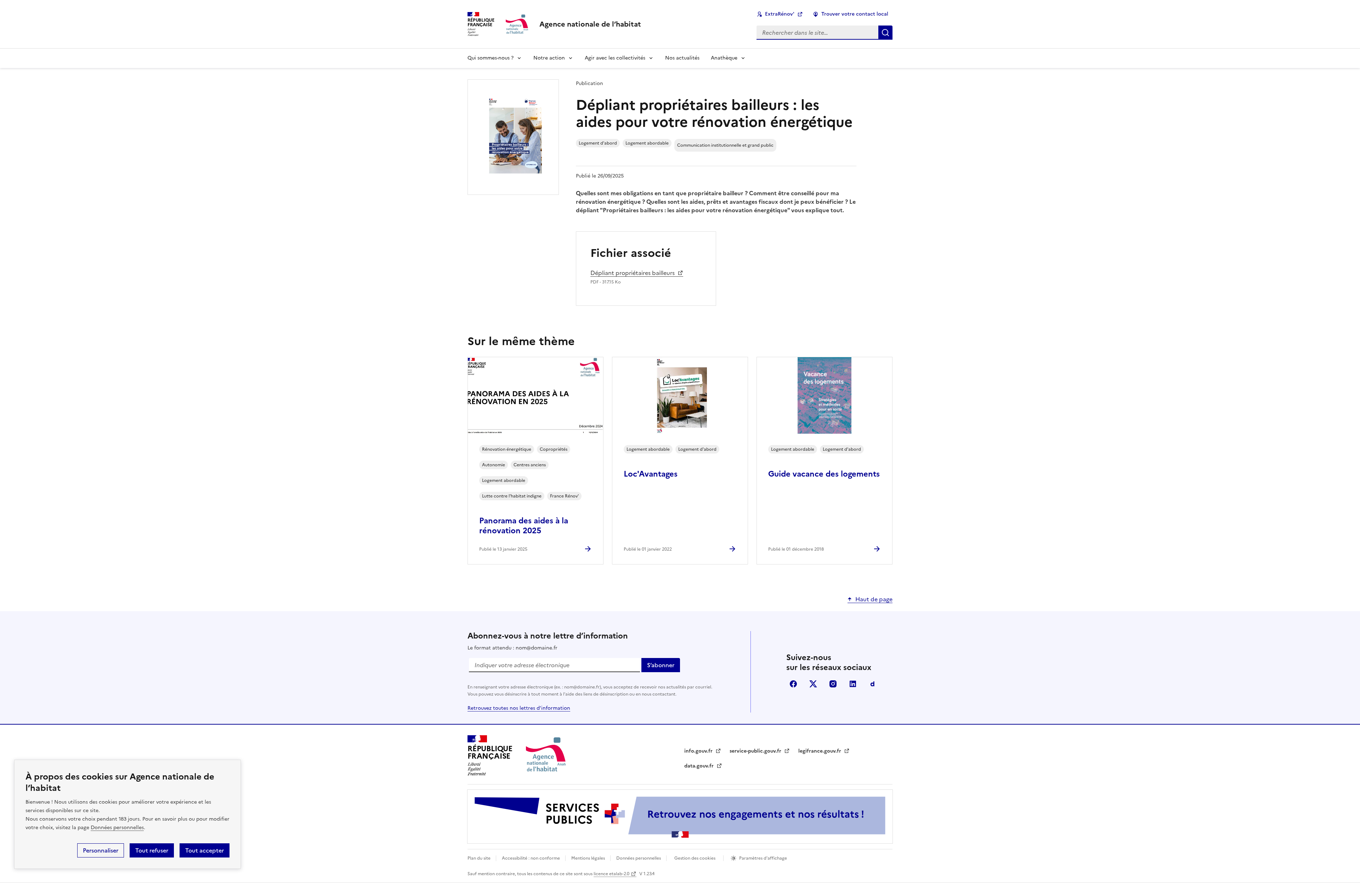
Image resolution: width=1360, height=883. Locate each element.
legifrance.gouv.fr (824, 751)
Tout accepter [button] (204, 850)
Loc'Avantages (651, 474)
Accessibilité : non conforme (531, 858)
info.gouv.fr (702, 751)
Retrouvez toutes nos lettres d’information (519, 708)
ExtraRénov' (779, 14)
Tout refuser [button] (151, 850)
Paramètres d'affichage (763, 858)
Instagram (833, 684)
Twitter (813, 684)
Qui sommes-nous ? (491, 58)
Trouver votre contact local (854, 14)
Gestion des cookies (694, 858)
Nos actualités (682, 58)
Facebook (793, 684)
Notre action (549, 58)
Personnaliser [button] (100, 850)
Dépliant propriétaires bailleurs (632, 273)
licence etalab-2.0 (611, 874)
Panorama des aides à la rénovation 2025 (523, 525)
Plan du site (480, 858)
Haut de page (873, 599)
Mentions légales (588, 858)
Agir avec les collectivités (615, 58)
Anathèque (724, 58)
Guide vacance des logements (824, 474)
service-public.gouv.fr (760, 751)
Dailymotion (873, 684)
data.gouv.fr (703, 766)
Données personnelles (117, 827)
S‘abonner (663, 666)
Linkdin (853, 684)
